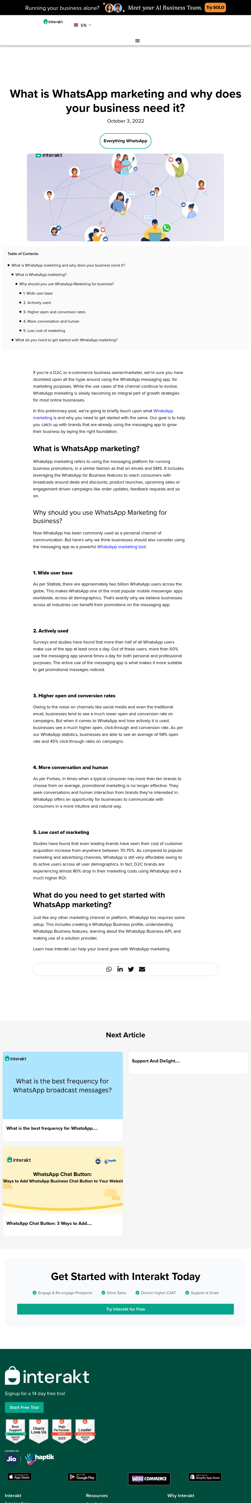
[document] (125, 751)
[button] (181, 695)
